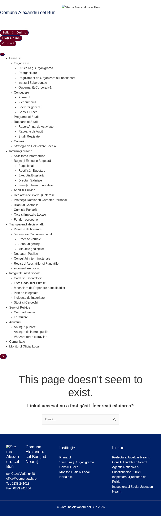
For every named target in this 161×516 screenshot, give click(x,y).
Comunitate (17, 341)
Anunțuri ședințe (29, 244)
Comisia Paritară (25, 209)
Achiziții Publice (24, 190)
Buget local (26, 165)
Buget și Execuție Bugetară (32, 160)
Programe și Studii (26, 116)
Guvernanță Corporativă (34, 87)
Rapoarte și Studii (26, 122)
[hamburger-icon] (2, 54)
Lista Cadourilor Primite (30, 283)
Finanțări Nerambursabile (35, 185)
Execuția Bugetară (31, 175)
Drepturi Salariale (30, 180)
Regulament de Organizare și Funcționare (46, 78)
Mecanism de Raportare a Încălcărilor (39, 288)
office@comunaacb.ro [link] (21, 478)
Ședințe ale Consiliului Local (33, 234)
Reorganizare (27, 73)
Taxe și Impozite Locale (30, 214)
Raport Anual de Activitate (35, 126)
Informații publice (20, 151)
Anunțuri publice (25, 327)
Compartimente (24, 312)
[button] (1, 22)
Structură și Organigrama (35, 68)
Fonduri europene (26, 219)
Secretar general (29, 107)
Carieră (19, 141)
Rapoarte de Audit (30, 131)
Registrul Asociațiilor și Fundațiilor (37, 263)
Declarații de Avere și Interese (34, 195)
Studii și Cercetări (26, 302)
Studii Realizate (29, 136)
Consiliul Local (28, 112)
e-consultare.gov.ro (27, 268)
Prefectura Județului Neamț (130, 457)
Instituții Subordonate (32, 82)
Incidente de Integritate (29, 297)
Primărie (15, 58)
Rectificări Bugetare (31, 170)
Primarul (24, 97)
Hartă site (66, 477)
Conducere (21, 92)
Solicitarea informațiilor (29, 156)
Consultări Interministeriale (32, 258)
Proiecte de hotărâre (28, 229)
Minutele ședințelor (31, 249)
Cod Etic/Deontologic (28, 278)
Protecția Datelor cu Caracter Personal (40, 200)
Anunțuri (15, 322)
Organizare (21, 63)
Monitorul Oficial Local (24, 346)
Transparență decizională (26, 224)
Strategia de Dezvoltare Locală (35, 146)
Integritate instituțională (24, 273)
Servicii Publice (19, 307)
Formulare (21, 317)
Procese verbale (29, 239)
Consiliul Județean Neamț (129, 462)
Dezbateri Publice (26, 253)
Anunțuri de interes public (31, 331)
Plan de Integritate (26, 293)
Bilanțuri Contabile (26, 205)
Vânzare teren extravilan (30, 336)
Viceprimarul (27, 102)
